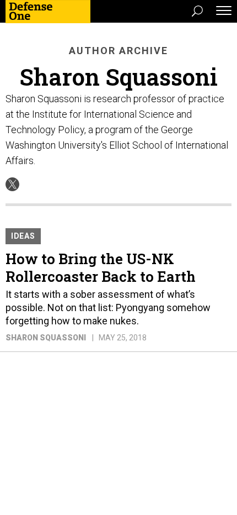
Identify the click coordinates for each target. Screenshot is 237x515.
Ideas (23, 236)
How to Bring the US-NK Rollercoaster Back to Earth (101, 267)
